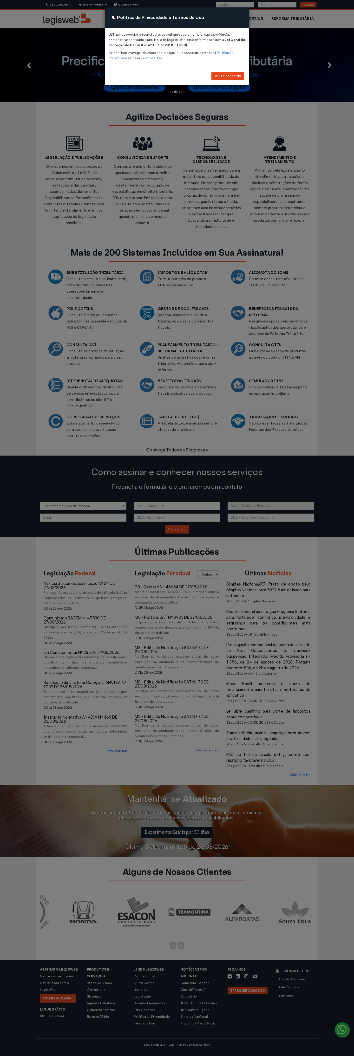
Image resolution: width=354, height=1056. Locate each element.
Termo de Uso (152, 58)
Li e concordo (229, 76)
